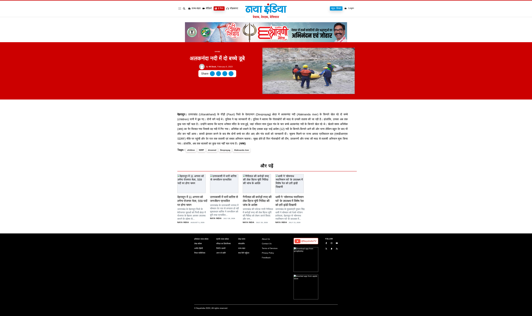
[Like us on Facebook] (326, 243)
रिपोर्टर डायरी (220, 248)
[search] (184, 8)
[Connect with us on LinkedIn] (331, 249)
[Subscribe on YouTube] (337, 243)
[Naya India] (266, 17)
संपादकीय (241, 243)
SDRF (201, 150)
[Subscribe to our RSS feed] (337, 249)
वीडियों (209, 8)
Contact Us (267, 243)
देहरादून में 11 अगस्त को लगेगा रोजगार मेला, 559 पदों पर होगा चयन (192, 201)
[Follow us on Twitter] (326, 249)
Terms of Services (269, 248)
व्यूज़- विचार (336, 8)
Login (351, 8)
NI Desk (211, 67)
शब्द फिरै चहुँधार (243, 253)
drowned (212, 150)
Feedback (266, 257)
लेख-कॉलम (198, 243)
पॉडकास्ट (234, 8)
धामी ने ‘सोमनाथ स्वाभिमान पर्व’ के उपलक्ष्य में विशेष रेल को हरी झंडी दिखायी (289, 201)
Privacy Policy (268, 253)
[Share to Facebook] (212, 73)
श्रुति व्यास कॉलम (222, 239)
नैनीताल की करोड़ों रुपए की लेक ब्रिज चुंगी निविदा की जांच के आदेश (257, 201)
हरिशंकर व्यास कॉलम (201, 239)
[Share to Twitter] (218, 73)
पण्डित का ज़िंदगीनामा (223, 243)
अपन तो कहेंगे (221, 253)
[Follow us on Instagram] (331, 243)
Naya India (183, 222)
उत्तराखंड (217, 52)
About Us (266, 239)
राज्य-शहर (196, 8)
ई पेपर (220, 8)
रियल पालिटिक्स (199, 253)
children (191, 150)
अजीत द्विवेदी (198, 248)
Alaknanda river (241, 150)
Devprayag (225, 150)
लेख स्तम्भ (241, 239)
